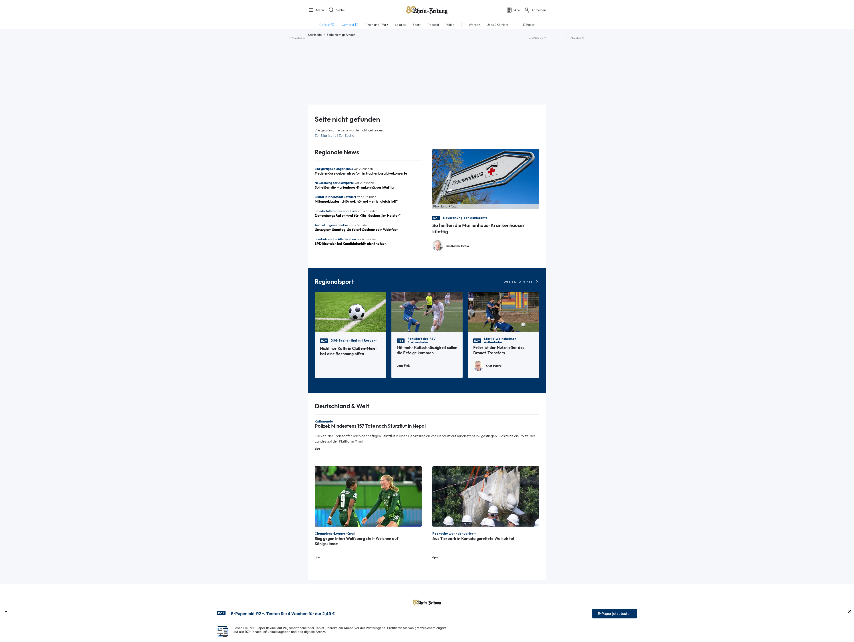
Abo (517, 10)
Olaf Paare (494, 366)
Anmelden (539, 10)
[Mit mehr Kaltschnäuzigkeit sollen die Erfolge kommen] (427, 311)
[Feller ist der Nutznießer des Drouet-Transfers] (503, 311)
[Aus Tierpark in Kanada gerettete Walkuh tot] (485, 496)
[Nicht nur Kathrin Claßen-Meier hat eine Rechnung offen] (350, 311)
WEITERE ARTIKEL (518, 282)
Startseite (315, 35)
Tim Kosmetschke (457, 246)
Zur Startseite (325, 135)
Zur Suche (346, 135)
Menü (319, 10)
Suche (340, 10)
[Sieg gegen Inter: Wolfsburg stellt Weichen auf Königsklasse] (368, 496)
